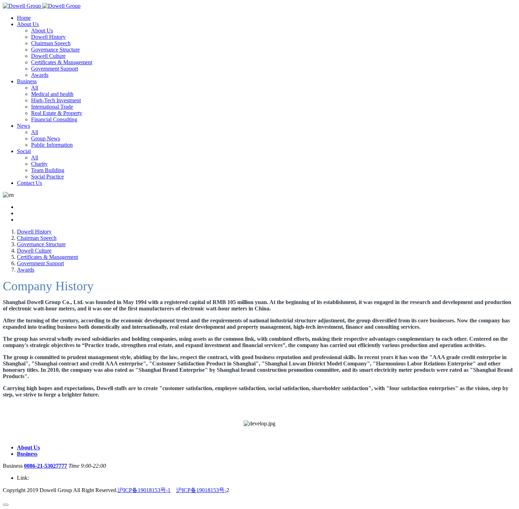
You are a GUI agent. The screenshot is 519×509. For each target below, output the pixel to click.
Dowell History (34, 232)
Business (27, 454)
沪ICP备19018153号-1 (144, 490)
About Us (28, 447)
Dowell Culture (34, 251)
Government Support (40, 263)
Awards (25, 270)
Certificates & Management (47, 257)
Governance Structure (41, 244)
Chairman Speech (36, 238)
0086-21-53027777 (45, 466)
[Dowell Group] (41, 6)
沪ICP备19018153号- (201, 490)
